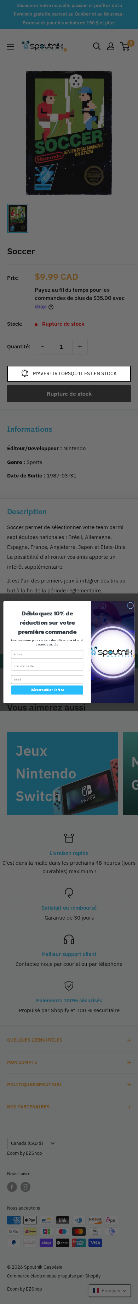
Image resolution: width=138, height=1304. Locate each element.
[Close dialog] (130, 605)
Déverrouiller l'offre (47, 689)
